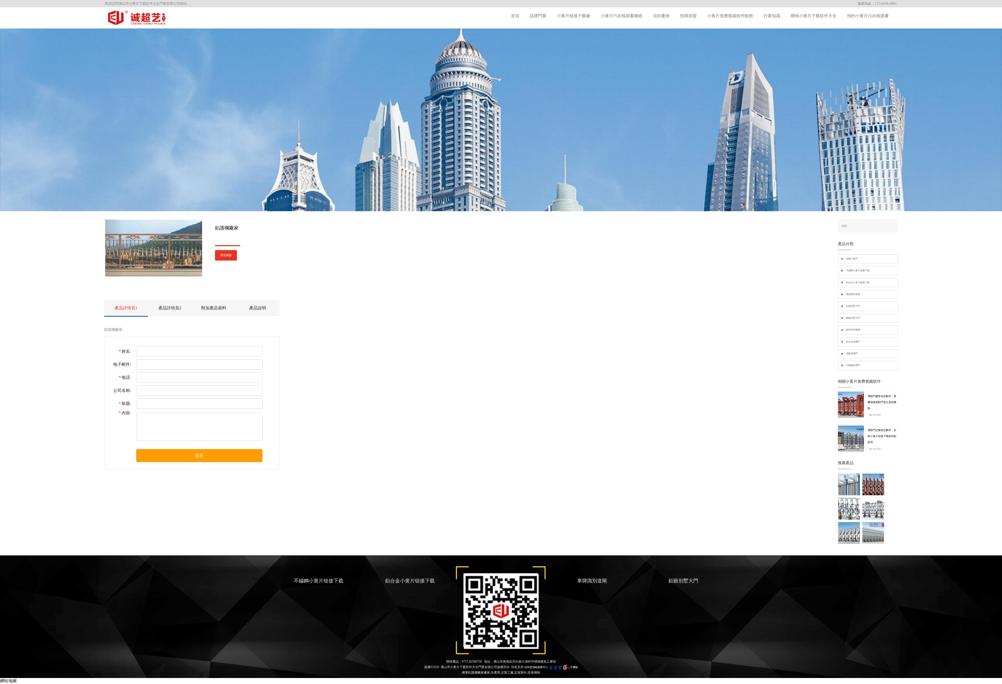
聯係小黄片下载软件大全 (814, 16)
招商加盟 (688, 16)
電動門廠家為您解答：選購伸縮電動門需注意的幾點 (882, 402)
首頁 (515, 16)
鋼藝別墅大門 (853, 318)
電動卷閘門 (852, 353)
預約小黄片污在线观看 (868, 16)
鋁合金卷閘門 (853, 341)
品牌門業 (538, 16)
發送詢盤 (226, 255)
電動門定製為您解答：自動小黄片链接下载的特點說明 (882, 436)
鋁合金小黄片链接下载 (857, 282)
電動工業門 (852, 258)
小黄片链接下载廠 (573, 16)
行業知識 (772, 16)
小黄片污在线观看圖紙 (621, 16)
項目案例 (661, 16)
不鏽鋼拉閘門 (853, 365)
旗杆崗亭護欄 (853, 329)
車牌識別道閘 (853, 294)
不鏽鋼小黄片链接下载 (857, 270)
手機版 (574, 667)
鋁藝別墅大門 (853, 306)
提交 (199, 455)
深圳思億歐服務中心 (536, 667)
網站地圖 (8, 681)
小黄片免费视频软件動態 (730, 16)
